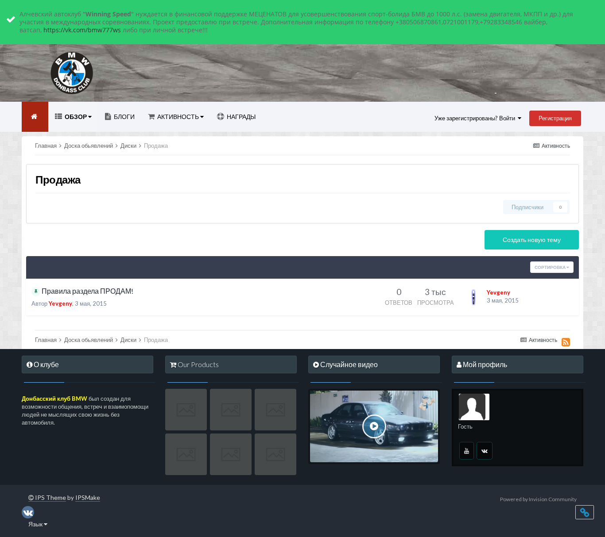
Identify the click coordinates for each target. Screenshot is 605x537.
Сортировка (550, 267)
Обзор (75, 116)
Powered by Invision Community (538, 499)
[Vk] (485, 451)
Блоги (123, 116)
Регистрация (555, 118)
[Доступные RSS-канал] (566, 342)
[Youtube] (466, 451)
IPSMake (87, 497)
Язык (36, 524)
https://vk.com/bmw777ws (82, 30)
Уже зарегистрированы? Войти (476, 118)
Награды (240, 116)
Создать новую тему (532, 239)
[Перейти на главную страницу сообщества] (35, 117)
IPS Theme (50, 497)
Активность (178, 116)
